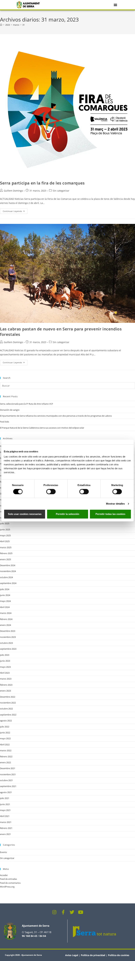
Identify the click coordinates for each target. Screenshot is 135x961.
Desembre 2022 (7, 696)
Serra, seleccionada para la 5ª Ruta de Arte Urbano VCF (26, 403)
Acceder (4, 875)
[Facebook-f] (63, 912)
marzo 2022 (5, 750)
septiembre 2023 (8, 648)
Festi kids (4, 421)
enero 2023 (5, 690)
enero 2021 (5, 834)
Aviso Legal (71, 955)
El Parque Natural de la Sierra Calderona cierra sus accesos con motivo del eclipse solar (42, 427)
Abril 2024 (5, 607)
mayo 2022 (5, 738)
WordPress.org (7, 886)
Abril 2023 (5, 672)
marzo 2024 (5, 613)
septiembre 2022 (8, 714)
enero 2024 (5, 625)
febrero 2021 (6, 828)
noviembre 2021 (8, 774)
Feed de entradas (8, 878)
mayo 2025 (5, 535)
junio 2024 (5, 595)
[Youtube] (80, 912)
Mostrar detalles (115, 503)
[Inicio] (1, 24)
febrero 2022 (6, 756)
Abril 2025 (5, 541)
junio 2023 (5, 660)
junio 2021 (5, 804)
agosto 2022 (6, 720)
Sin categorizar (61, 190)
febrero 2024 (6, 619)
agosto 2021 (6, 792)
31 (23, 24)
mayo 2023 (5, 666)
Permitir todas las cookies (110, 514)
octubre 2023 (6, 642)
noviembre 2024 (8, 571)
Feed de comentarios (10, 882)
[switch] (51, 491)
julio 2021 (4, 798)
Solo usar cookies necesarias (24, 514)
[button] (115, 4)
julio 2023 (4, 654)
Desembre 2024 (7, 565)
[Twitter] (72, 912)
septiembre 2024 (8, 583)
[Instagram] (54, 912)
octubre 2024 (6, 577)
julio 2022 (4, 726)
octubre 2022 (6, 708)
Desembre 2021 (7, 768)
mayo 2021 (5, 810)
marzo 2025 (5, 547)
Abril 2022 (5, 744)
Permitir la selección (67, 514)
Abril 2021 (5, 816)
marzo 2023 (5, 678)
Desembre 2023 (7, 630)
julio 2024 (4, 589)
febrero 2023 (6, 684)
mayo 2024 (5, 601)
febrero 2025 (6, 553)
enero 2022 (5, 762)
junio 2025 (5, 529)
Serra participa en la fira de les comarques (42, 183)
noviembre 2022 (8, 702)
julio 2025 (4, 523)
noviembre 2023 (8, 637)
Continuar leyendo (15, 210)
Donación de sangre (9, 409)
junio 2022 (5, 732)
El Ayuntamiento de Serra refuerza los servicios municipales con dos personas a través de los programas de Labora (56, 415)
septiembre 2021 (8, 786)
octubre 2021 (6, 780)
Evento (3, 852)
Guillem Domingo (13, 190)
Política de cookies (118, 955)
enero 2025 (5, 559)
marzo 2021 (5, 822)
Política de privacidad (93, 955)
